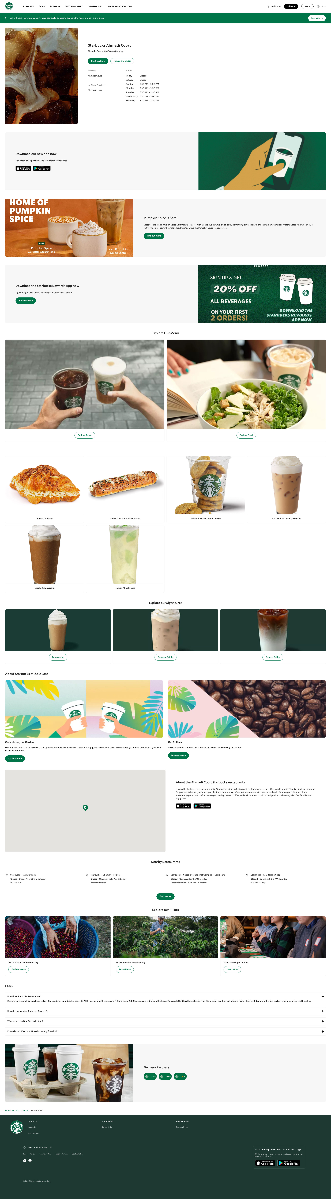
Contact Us (107, 1127)
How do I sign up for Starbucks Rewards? (27, 1011)
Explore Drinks (85, 435)
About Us (32, 1127)
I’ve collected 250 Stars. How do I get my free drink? (32, 1031)
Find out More (19, 969)
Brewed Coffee (273, 657)
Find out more (154, 236)
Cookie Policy (77, 1154)
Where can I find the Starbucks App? (25, 1021)
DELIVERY (55, 6)
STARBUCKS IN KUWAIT (120, 6)
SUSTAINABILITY (74, 6)
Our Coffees (33, 1133)
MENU (42, 6)
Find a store (165, 896)
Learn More (317, 18)
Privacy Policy (29, 1154)
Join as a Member (122, 61)
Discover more (178, 755)
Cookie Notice (62, 1154)
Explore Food (246, 435)
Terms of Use (45, 1154)
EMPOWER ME (95, 6)
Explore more (15, 759)
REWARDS (28, 6)
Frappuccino (58, 657)
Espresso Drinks (165, 657)
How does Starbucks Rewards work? (25, 996)
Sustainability (182, 1127)
